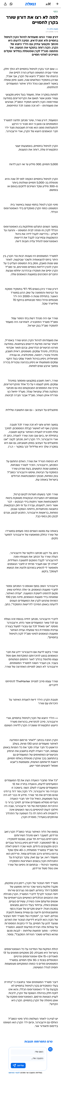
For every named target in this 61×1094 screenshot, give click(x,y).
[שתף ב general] (5, 4)
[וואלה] (30, 3)
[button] (48, 4)
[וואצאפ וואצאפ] (11, 3)
